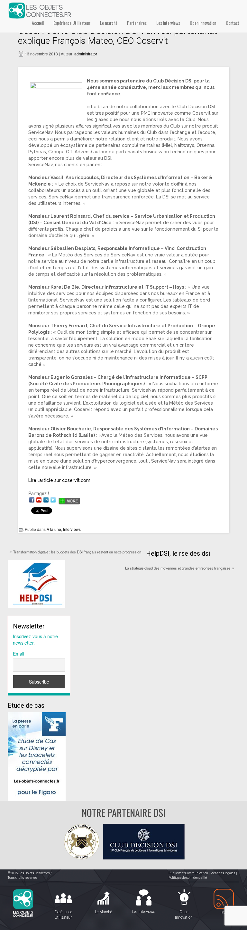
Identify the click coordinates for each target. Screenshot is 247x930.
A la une (54, 529)
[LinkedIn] (46, 500)
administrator (85, 53)
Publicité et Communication (188, 873)
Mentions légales (222, 873)
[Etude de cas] (37, 756)
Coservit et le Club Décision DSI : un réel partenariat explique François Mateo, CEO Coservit (117, 35)
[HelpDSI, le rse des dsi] (36, 583)
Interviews (72, 529)
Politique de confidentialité (188, 877)
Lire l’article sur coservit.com (59, 480)
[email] (38, 500)
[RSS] (224, 899)
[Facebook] (31, 500)
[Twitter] (53, 500)
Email (18, 653)
